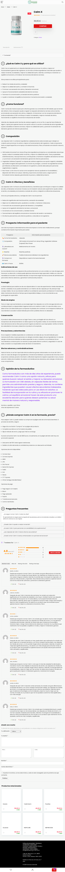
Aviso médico (34, 849)
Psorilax (47, 804)
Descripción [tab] (6, 47)
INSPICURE (27, 828)
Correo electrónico (7, 767)
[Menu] (2, 2)
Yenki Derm (27, 804)
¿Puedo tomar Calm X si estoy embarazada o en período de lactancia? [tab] (25, 536)
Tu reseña (4, 736)
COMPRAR (42, 26)
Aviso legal (33, 844)
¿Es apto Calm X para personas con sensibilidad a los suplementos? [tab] (24, 528)
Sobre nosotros (33, 846)
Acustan (5, 828)
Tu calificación (5, 731)
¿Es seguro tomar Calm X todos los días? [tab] (16, 514)
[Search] (62, 2)
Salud (8, 7)
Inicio (2, 7)
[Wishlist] (11, 870)
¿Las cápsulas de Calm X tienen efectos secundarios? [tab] (20, 532)
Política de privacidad (29, 843)
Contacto (25, 846)
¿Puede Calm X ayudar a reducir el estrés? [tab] (16, 524)
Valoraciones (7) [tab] (18, 47)
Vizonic (5, 804)
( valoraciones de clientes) (48, 15)
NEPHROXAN (49, 828)
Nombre (4, 760)
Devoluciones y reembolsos (30, 848)
